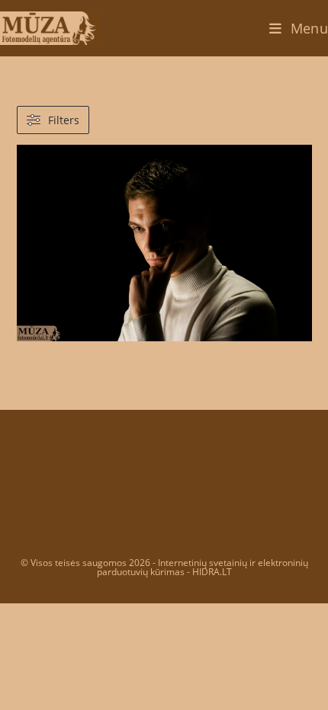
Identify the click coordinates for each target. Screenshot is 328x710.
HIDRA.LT (212, 571)
